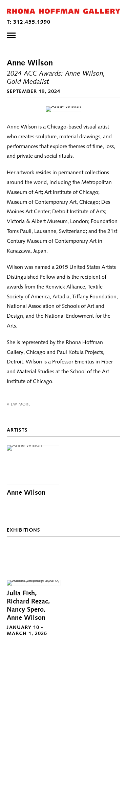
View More (19, 404)
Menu (11, 35)
